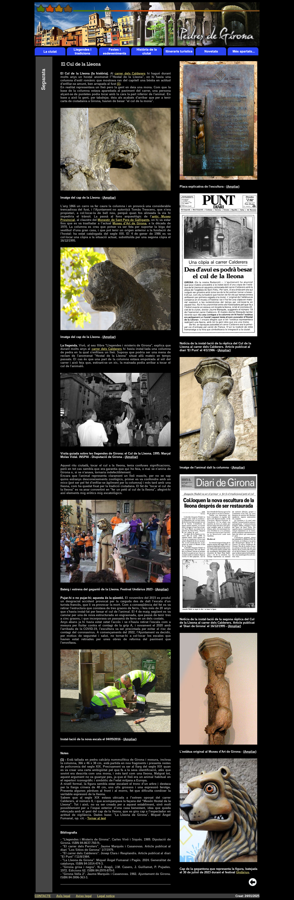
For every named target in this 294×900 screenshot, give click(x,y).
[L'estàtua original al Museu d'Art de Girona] (218, 743)
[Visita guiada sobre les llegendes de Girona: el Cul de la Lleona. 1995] (115, 445)
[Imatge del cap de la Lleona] (115, 189)
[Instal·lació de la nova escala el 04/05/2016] (115, 731)
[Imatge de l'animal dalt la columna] (218, 459)
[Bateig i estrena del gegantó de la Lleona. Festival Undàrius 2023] (115, 581)
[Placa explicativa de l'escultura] (218, 178)
